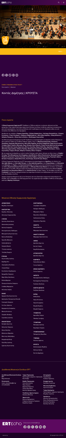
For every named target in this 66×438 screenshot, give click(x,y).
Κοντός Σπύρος (37, 246)
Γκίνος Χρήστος (38, 265)
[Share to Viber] (10, 75)
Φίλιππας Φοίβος (7, 289)
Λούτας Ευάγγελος (7, 227)
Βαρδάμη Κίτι (5, 261)
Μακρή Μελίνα (37, 227)
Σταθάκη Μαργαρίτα (7, 286)
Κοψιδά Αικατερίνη (38, 249)
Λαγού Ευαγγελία (38, 302)
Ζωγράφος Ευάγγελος (39, 205)
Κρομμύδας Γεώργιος (8, 274)
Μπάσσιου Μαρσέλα (7, 333)
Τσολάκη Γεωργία (7, 252)
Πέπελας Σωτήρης (38, 318)
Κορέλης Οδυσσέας (7, 212)
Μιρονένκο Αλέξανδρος (40, 215)
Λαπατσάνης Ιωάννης (8, 224)
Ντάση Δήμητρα (6, 280)
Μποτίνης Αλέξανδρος (8, 336)
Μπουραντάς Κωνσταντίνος (10, 233)
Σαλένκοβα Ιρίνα (6, 243)
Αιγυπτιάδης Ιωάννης (8, 258)
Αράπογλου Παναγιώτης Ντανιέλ (11, 299)
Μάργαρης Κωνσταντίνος (40, 230)
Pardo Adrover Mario (39, 262)
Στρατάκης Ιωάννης (7, 317)
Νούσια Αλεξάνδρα (7, 237)
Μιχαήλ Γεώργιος (38, 309)
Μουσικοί (13, 87)
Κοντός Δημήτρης (38, 353)
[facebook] (24, 426)
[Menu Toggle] (63, 2)
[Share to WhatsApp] (13, 75)
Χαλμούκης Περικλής (39, 221)
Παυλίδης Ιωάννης (7, 342)
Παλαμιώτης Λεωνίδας (39, 334)
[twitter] (32, 426)
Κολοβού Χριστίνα (7, 324)
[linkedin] (44, 426)
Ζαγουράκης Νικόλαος (8, 265)
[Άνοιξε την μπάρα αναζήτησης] (58, 2)
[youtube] (40, 426)
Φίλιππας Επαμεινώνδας (9, 215)
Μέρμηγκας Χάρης (38, 212)
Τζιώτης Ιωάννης (7, 249)
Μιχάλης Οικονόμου (7, 205)
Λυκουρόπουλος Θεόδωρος (9, 230)
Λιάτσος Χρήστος (38, 340)
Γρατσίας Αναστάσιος (8, 221)
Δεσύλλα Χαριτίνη (38, 243)
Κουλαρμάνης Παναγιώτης (40, 281)
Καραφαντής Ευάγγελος (8, 308)
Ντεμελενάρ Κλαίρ (7, 339)
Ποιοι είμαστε (5, 87)
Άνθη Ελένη (36, 296)
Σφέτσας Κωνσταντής (8, 345)
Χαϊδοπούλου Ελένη (39, 218)
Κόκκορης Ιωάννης (38, 324)
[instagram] (28, 426)
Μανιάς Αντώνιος (7, 311)
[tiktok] (36, 426)
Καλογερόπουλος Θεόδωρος (41, 277)
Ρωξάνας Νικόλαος (38, 284)
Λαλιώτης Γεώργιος (7, 327)
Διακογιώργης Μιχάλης (40, 347)
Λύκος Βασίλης (6, 330)
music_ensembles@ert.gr (9, 383)
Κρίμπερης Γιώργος (38, 328)
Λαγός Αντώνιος (38, 299)
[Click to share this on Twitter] (6, 75)
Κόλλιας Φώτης (37, 350)
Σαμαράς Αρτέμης (7, 314)
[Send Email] (16, 75)
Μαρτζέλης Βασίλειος (8, 277)
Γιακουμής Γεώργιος (7, 302)
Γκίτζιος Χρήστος (7, 305)
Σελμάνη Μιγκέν (6, 246)
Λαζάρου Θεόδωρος (39, 208)
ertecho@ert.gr (35, 422)
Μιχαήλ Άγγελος (38, 306)
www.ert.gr (5, 435)
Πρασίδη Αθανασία (7, 240)
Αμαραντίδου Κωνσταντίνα (9, 296)
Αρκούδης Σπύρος (38, 315)
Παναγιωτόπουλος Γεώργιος (10, 283)
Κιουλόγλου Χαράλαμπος (9, 271)
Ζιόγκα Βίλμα (5, 268)
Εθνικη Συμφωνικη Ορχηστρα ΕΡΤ (12, 84)
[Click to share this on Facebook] (3, 75)
